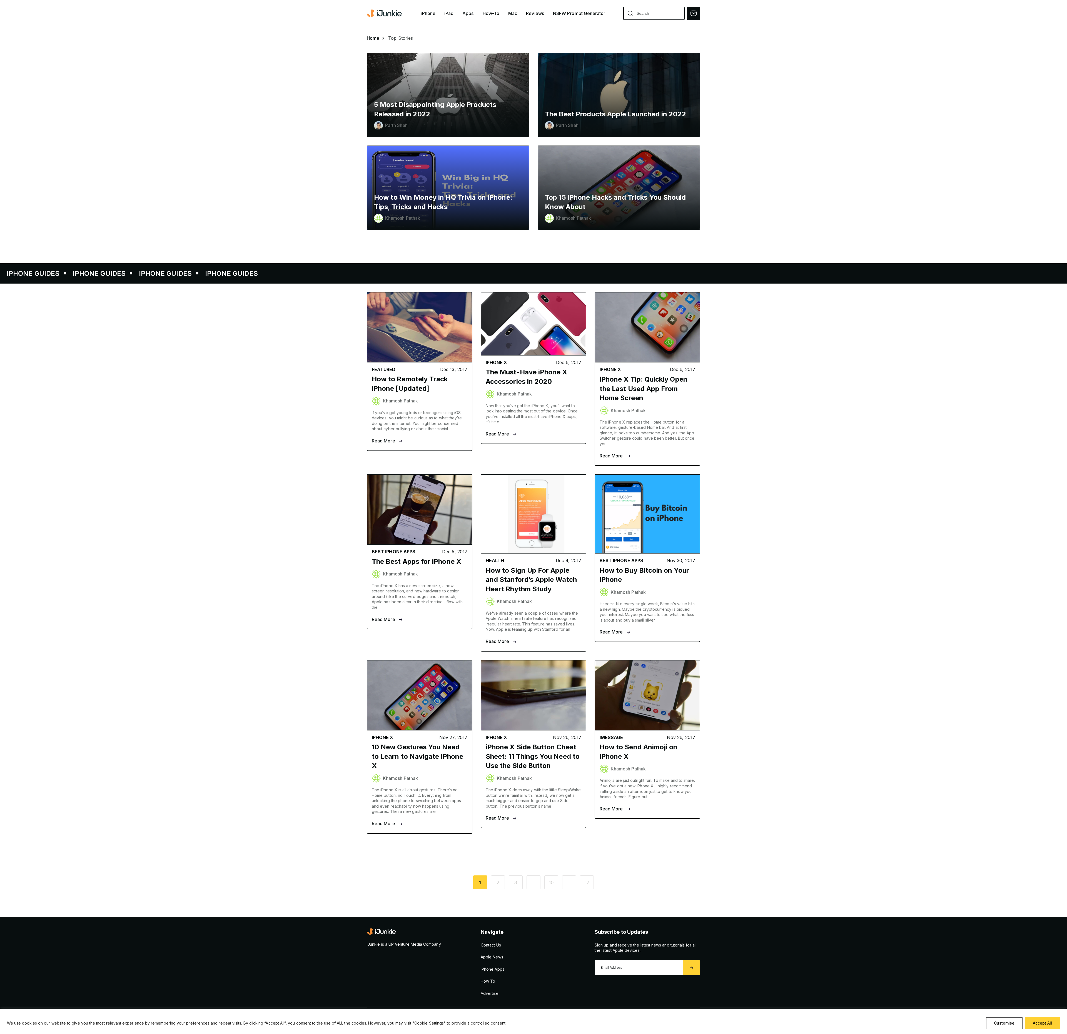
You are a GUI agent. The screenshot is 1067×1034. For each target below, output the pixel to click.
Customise (1004, 1023)
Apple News (492, 957)
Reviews (535, 13)
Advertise (489, 993)
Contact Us (491, 945)
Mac (512, 13)
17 (587, 882)
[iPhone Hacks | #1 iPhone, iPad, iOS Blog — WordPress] (385, 13)
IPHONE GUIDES (43, 273)
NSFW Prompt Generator (579, 13)
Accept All (1042, 1023)
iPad (448, 13)
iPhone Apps (492, 969)
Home (373, 38)
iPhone (428, 13)
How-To (491, 13)
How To (488, 981)
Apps (467, 13)
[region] (533, 1021)
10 (551, 882)
